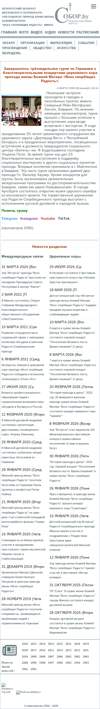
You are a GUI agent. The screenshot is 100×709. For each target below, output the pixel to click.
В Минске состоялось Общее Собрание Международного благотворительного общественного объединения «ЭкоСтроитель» (21, 310)
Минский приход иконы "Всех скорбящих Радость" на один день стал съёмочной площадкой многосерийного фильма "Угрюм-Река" (23, 517)
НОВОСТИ (66, 32)
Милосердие (61, 43)
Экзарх (8, 43)
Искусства (66, 48)
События (86, 43)
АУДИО (50, 32)
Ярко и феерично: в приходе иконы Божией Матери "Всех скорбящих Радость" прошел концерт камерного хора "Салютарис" (72, 501)
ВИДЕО (37, 32)
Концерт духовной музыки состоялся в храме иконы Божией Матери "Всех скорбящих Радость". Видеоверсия (72, 625)
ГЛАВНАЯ (9, 32)
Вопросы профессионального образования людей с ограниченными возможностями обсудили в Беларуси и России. (23, 399)
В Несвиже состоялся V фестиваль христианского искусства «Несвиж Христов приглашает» (72, 277)
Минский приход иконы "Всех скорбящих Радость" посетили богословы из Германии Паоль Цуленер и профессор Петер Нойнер (21, 485)
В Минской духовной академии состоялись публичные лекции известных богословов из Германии (22, 454)
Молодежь (11, 53)
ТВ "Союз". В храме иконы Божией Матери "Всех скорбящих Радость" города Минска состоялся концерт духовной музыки (72, 598)
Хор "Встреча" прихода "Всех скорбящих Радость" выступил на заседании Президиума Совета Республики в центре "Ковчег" (24, 280)
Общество (42, 48)
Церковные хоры (65, 256)
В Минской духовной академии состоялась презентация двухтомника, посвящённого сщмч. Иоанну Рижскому (22, 427)
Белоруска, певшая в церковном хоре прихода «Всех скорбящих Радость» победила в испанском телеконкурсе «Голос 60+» (23, 372)
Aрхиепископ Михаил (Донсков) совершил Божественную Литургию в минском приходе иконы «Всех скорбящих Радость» (22, 582)
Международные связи (22, 256)
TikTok (64, 218)
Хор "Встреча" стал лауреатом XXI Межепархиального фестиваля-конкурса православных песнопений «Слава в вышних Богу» (72, 439)
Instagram (29, 218)
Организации (33, 43)
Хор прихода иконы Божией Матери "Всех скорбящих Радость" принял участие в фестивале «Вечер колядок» (72, 570)
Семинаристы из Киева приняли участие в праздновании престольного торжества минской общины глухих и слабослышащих (23, 549)
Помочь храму (15, 210)
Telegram (9, 218)
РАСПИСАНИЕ (87, 32)
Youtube (48, 218)
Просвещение (14, 48)
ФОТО (24, 32)
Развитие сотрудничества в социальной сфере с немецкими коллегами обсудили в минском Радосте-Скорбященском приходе (23, 342)
